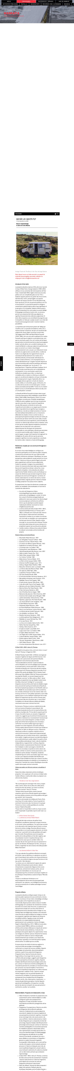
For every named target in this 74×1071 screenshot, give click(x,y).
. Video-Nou (28, 850)
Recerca (67, 4)
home (5, 10)
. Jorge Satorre (29, 781)
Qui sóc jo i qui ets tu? (25, 10)
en (72, 344)
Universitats (35, 4)
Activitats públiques (10, 4)
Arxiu (9, 1)
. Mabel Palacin (29, 817)
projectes (16, 10)
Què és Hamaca (64, 1)
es (70, 344)
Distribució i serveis (45, 1)
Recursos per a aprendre (52, 4)
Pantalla (24, 4)
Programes (26, 1)
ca (69, 344)
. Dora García (26, 815)
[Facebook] (57, 214)
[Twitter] (55, 214)
